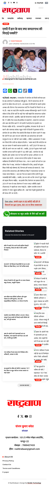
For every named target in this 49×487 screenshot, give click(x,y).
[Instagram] (17, 2)
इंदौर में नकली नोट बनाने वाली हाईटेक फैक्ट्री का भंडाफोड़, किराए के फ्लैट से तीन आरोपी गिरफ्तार (16, 248)
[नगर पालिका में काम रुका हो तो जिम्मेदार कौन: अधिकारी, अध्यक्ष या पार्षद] (41, 356)
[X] (11, 2)
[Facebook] (9, 2)
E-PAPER (39, 3)
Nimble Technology (34, 483)
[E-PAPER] (46, 3)
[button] (24, 385)
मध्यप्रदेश (6, 24)
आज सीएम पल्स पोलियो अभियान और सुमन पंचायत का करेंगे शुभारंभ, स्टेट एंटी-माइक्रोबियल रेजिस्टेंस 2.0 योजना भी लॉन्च (16, 299)
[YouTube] (14, 2)
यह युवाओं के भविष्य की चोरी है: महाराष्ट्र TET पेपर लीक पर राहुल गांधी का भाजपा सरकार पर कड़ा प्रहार (17, 370)
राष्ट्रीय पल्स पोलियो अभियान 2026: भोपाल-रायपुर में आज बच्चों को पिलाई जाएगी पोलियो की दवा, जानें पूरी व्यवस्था (17, 317)
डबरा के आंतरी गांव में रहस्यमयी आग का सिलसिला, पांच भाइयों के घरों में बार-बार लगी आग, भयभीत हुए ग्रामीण (16, 336)
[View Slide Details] (24, 214)
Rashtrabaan (16, 41)
